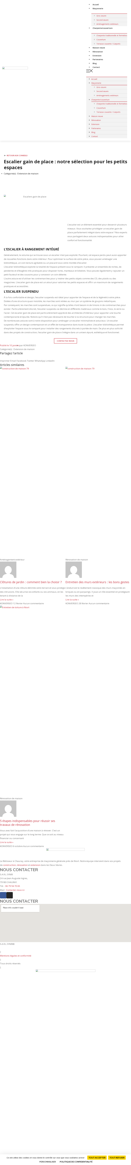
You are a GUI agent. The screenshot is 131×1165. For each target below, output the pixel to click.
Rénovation (96, 120)
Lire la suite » (6, 599)
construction (9, 865)
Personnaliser (47, 1161)
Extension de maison (27, 173)
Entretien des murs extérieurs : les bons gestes (97, 582)
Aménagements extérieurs (107, 95)
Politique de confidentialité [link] (76, 1161)
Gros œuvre (101, 16)
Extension (95, 124)
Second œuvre (102, 20)
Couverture (101, 39)
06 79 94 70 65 (12, 886)
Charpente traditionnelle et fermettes (111, 35)
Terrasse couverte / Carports (108, 44)
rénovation (22, 865)
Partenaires (96, 128)
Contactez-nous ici (15, 889)
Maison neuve (97, 116)
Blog (93, 132)
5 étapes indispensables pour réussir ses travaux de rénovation (27, 823)
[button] (106, 71)
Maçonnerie (98, 8)
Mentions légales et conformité (15, 955)
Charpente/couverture (102, 28)
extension (35, 865)
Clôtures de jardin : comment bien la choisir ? (31, 582)
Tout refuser (116, 1157)
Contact (96, 67)
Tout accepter (97, 1157)
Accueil (94, 79)
